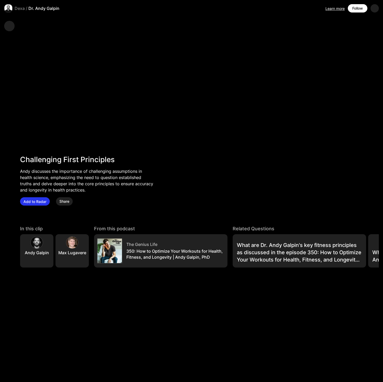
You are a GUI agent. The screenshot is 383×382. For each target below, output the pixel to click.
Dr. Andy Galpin (43, 8)
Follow (357, 8)
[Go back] (9, 26)
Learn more (335, 8)
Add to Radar (34, 201)
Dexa (20, 8)
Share (64, 201)
